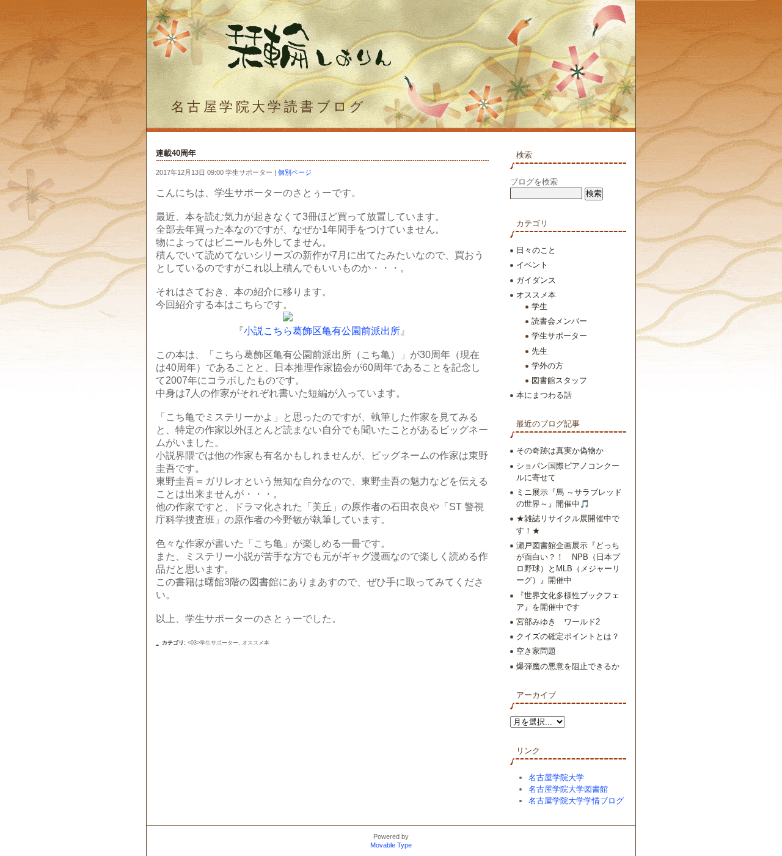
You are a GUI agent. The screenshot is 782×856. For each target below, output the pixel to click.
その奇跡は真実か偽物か (560, 450)
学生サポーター (559, 335)
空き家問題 (536, 651)
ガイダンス (536, 280)
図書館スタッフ (559, 380)
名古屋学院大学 (556, 777)
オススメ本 (255, 643)
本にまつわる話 (544, 395)
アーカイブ (536, 695)
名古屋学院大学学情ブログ (576, 800)
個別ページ (295, 172)
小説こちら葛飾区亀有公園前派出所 (322, 331)
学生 (539, 306)
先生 (539, 351)
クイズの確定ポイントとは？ (567, 636)
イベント (532, 264)
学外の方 (547, 365)
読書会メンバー (559, 321)
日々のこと (536, 250)
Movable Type (391, 845)
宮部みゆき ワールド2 (558, 621)
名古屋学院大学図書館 (568, 789)
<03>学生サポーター (213, 643)
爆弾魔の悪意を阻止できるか (567, 666)
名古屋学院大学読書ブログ (269, 106)
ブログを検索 (534, 181)
